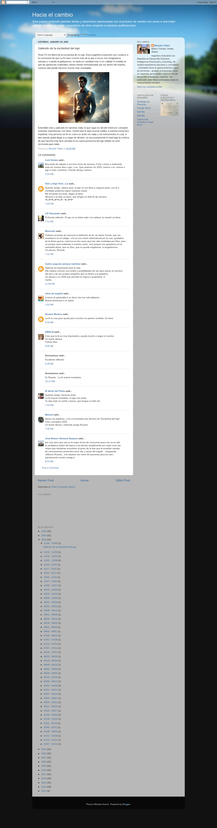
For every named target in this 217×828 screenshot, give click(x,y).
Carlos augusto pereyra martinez (62, 264)
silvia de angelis (54, 293)
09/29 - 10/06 (51, 598)
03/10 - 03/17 (51, 711)
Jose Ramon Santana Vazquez (61, 438)
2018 (44, 770)
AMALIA (49, 332)
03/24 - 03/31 (51, 702)
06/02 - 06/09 (51, 669)
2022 (44, 753)
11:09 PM (50, 284)
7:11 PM (49, 221)
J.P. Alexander (52, 213)
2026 (44, 531)
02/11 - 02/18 (51, 723)
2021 (44, 757)
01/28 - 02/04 (51, 731)
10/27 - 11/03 (51, 581)
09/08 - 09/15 (51, 610)
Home (85, 480)
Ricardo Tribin (162, 45)
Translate (91, 35)
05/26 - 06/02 (51, 673)
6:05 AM (49, 346)
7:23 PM (49, 405)
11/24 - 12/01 (51, 565)
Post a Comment (50, 468)
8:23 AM (49, 461)
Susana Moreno (53, 314)
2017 (44, 774)
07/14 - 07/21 (51, 644)
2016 (44, 778)
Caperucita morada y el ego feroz (145, 122)
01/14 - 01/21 (51, 740)
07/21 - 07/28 (51, 640)
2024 (44, 539)
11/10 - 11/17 (50, 573)
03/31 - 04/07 (51, 698)
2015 (44, 783)
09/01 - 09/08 (51, 614)
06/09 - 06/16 (51, 665)
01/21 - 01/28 (51, 736)
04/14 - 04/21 (51, 690)
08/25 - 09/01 (51, 619)
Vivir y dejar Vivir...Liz (56, 184)
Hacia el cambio (52, 14)
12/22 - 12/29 (51, 552)
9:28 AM (49, 364)
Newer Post (46, 480)
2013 (44, 791)
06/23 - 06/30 (51, 656)
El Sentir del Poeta (55, 391)
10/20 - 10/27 (51, 585)
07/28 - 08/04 (51, 635)
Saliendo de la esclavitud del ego (59, 547)
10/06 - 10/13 (51, 594)
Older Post (122, 480)
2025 (44, 535)
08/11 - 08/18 (51, 627)
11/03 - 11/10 (50, 577)
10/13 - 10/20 (51, 590)
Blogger (126, 804)
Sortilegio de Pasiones (143, 103)
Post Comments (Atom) (63, 487)
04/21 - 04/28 (51, 686)
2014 (44, 787)
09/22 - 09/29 (51, 602)
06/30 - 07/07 (51, 652)
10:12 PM (50, 381)
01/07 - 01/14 (51, 744)
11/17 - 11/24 (50, 569)
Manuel (49, 415)
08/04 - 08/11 (51, 631)
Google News (144, 108)
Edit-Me (141, 112)
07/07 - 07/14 (51, 648)
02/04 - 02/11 (51, 727)
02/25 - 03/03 (51, 715)
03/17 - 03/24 (51, 706)
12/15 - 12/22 (51, 556)
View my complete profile (149, 87)
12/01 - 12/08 (51, 560)
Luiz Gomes (51, 160)
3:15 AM (49, 322)
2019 (44, 766)
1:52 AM (49, 304)
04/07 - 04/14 (51, 694)
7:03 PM (49, 204)
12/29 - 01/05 (51, 543)
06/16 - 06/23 (51, 660)
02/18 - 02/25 (51, 719)
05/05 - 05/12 (51, 681)
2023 (44, 749)
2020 (44, 762)
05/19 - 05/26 (51, 677)
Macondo (50, 231)
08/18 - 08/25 (51, 623)
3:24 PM (49, 174)
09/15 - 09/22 (51, 606)
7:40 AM (49, 429)
